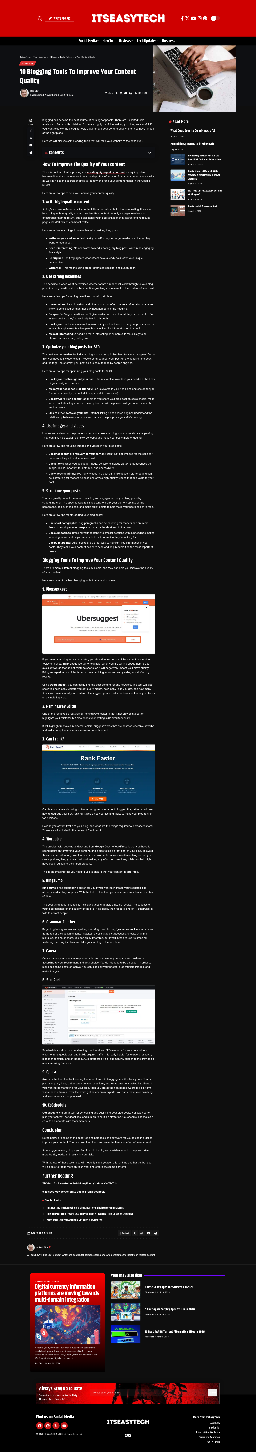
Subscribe (212, 1392)
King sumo (49, 887)
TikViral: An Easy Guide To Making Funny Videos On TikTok (79, 1183)
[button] (40, 18)
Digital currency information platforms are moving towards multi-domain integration (67, 1293)
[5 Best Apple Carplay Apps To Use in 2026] (125, 1312)
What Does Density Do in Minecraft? (193, 130)
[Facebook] (182, 18)
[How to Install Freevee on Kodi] (178, 210)
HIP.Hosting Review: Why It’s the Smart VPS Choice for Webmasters (85, 1208)
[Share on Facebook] (117, 93)
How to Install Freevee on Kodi (202, 206)
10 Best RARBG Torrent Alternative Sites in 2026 (175, 1331)
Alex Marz (149, 1292)
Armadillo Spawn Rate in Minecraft (192, 144)
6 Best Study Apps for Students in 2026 (169, 1287)
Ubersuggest (58, 684)
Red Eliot (34, 91)
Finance (57, 1281)
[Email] (126, 93)
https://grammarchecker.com (125, 929)
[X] (187, 18)
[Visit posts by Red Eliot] (24, 93)
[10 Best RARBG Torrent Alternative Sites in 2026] (125, 1334)
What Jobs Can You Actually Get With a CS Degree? (75, 1220)
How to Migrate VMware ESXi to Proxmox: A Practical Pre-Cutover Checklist (90, 1214)
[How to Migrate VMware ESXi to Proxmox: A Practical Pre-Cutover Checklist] (178, 175)
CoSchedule (50, 1112)
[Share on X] (121, 93)
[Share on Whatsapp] (142, 1233)
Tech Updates (27, 63)
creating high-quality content (106, 172)
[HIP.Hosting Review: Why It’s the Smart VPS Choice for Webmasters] (178, 159)
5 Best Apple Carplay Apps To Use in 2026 (170, 1309)
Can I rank (48, 809)
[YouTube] (193, 18)
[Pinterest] (205, 18)
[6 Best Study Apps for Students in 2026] (125, 1290)
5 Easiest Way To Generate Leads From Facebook (73, 1191)
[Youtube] (64, 1425)
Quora (46, 1079)
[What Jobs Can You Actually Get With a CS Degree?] (178, 194)
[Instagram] (199, 18)
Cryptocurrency (43, 1281)
